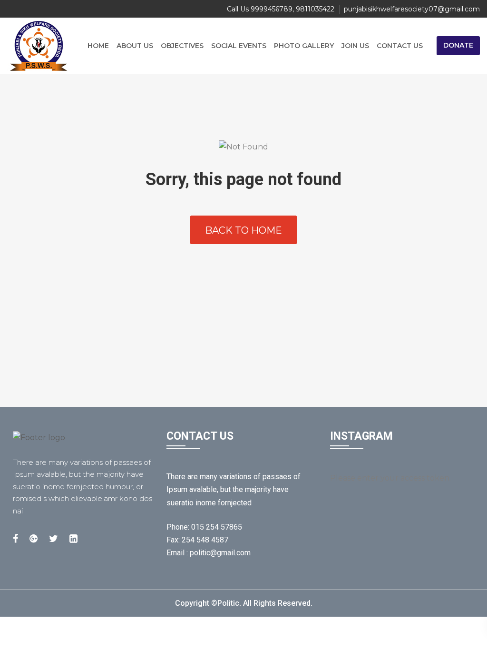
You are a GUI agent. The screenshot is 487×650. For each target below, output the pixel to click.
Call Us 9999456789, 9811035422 (280, 9)
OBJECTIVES (182, 45)
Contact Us (400, 45)
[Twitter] (53, 538)
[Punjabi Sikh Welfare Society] (42, 46)
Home (98, 45)
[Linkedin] (73, 538)
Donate (458, 45)
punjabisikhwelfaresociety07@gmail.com (412, 9)
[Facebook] (15, 538)
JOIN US (355, 45)
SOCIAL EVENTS (238, 45)
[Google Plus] (33, 538)
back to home (243, 230)
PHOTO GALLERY (304, 45)
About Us (135, 45)
